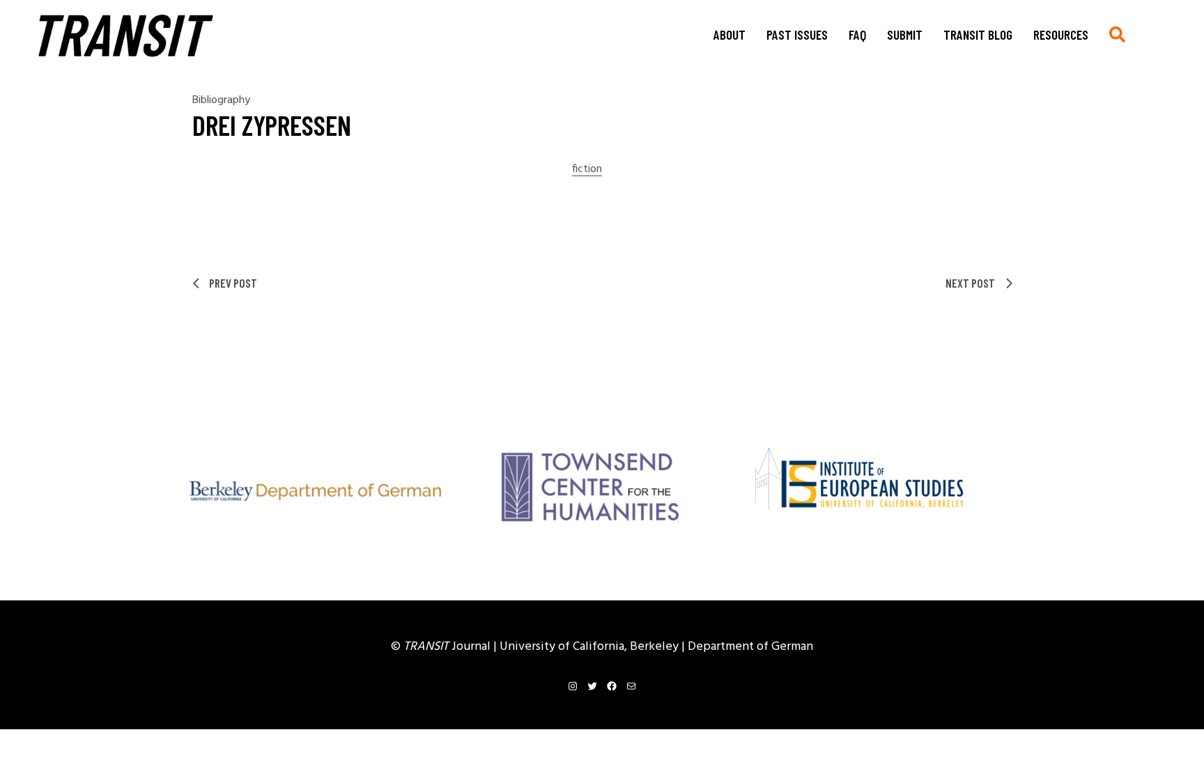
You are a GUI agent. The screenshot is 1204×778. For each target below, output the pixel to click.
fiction (587, 169)
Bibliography (221, 100)
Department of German (750, 647)
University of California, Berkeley (590, 647)
